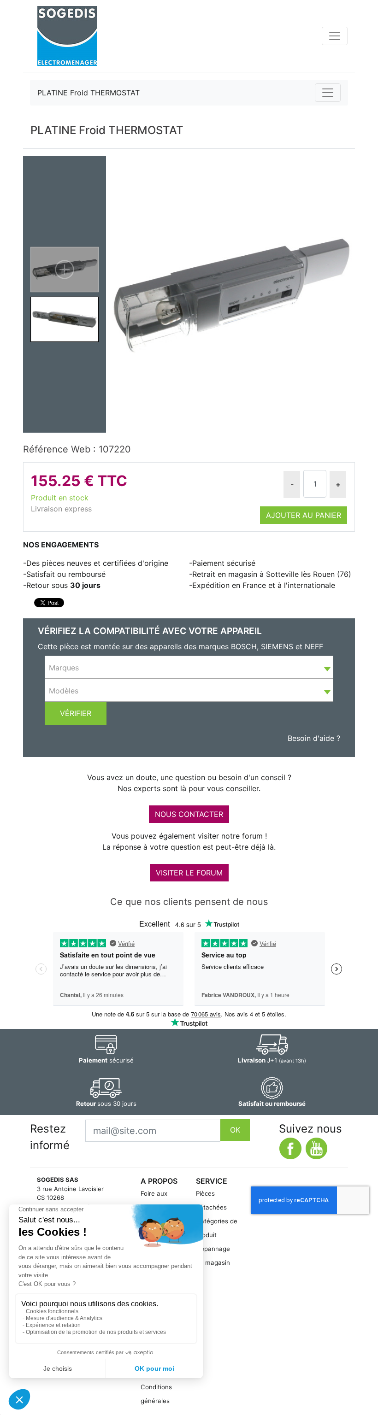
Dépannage (213, 1248)
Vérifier (75, 713)
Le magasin (213, 1262)
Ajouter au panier (303, 515)
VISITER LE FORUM (189, 872)
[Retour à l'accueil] (67, 36)
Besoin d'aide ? (314, 738)
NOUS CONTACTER (189, 814)
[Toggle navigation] (335, 36)
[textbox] (189, 667)
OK (235, 1129)
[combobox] (189, 667)
